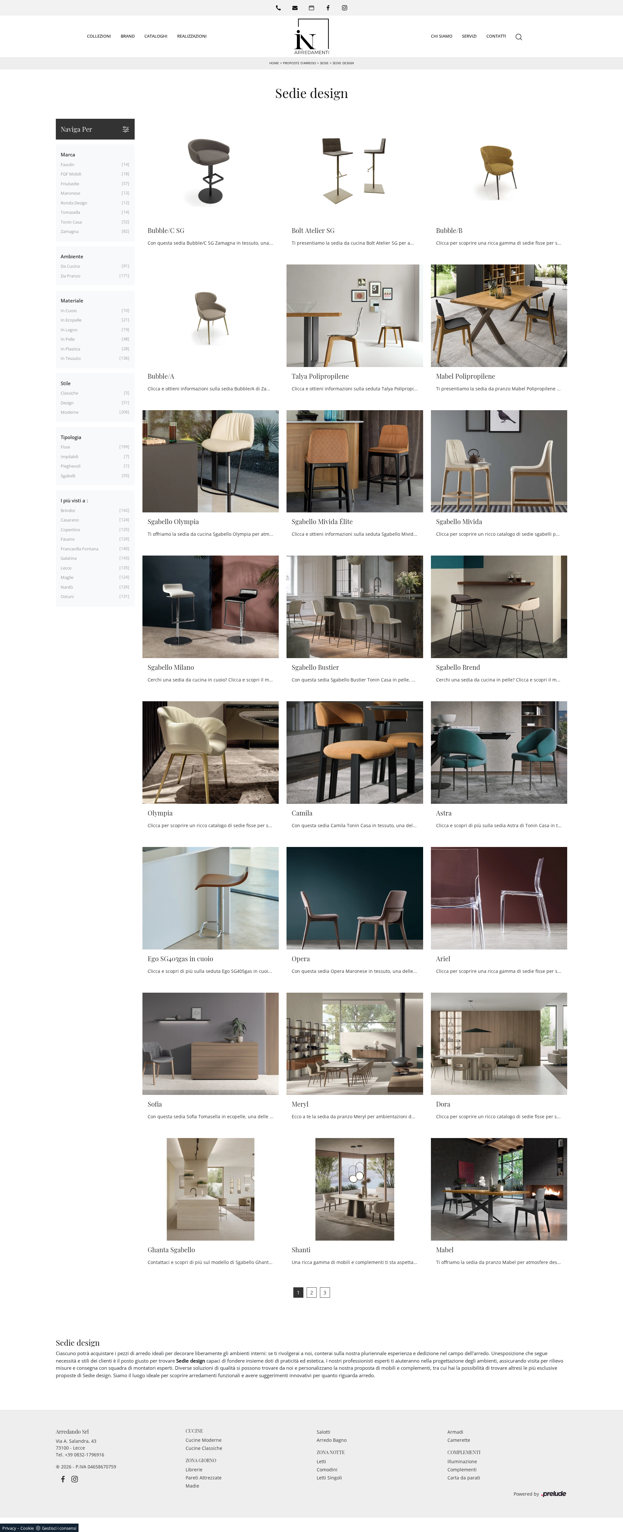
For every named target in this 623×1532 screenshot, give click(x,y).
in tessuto (71, 358)
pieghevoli (70, 466)
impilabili (69, 457)
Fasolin (67, 164)
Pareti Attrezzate (204, 1478)
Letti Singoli (329, 1478)
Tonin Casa (71, 222)
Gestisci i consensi (59, 1528)
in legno (69, 330)
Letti (321, 1461)
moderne (70, 412)
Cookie (27, 1528)
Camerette (458, 1440)
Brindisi (68, 510)
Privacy (9, 1528)
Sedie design (343, 63)
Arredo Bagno (332, 1440)
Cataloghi (155, 36)
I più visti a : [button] (74, 500)
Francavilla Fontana (79, 549)
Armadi (455, 1432)
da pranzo (70, 276)
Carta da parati (463, 1478)
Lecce (66, 568)
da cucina (70, 266)
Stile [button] (66, 383)
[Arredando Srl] (311, 36)
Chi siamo (441, 36)
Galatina (69, 558)
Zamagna (70, 231)
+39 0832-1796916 (84, 1455)
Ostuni (67, 596)
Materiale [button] (72, 300)
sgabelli (68, 476)
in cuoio (69, 310)
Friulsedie (70, 184)
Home (274, 63)
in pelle (68, 339)
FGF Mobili (71, 174)
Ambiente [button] (72, 256)
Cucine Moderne (204, 1440)
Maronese (70, 193)
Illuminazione (462, 1461)
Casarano (70, 520)
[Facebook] (328, 8)
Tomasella (70, 212)
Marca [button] (68, 154)
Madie (192, 1486)
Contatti (496, 36)
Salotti (323, 1432)
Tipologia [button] (71, 437)
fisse (65, 447)
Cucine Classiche (204, 1448)
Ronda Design (74, 203)
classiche (69, 393)
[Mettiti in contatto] (295, 8)
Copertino (70, 530)
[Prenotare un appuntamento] (311, 8)
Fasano (68, 539)
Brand (128, 36)
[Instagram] (344, 8)
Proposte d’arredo (299, 63)
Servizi (469, 36)
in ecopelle (71, 320)
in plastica (70, 349)
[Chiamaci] (278, 8)
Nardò (67, 587)
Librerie (194, 1469)
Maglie (67, 577)
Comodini (327, 1469)
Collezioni (99, 36)
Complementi (462, 1469)
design (67, 403)
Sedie (324, 63)
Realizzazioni (192, 36)
